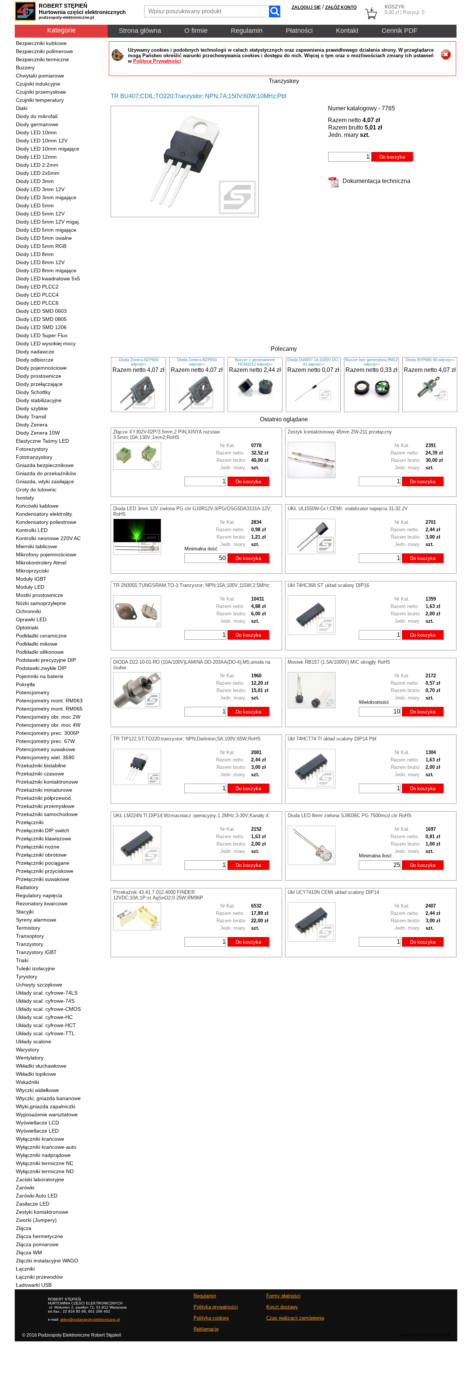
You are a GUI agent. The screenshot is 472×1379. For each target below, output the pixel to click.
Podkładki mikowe (37, 644)
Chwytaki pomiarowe (40, 76)
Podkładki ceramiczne (41, 636)
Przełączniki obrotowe (41, 855)
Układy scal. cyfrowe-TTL (45, 1033)
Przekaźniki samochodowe (47, 814)
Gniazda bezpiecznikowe (45, 465)
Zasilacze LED (32, 1204)
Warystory (27, 1050)
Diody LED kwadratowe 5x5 (48, 278)
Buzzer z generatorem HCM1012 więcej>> (255, 361)
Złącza (23, 1228)
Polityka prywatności (216, 1307)
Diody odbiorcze (34, 360)
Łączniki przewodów (39, 1277)
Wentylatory (30, 1058)
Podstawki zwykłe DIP (41, 668)
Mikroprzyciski (32, 571)
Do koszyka (392, 157)
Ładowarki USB (34, 1285)
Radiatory (27, 887)
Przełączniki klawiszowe (43, 838)
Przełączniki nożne (37, 847)
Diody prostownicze (38, 376)
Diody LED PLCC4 (37, 295)
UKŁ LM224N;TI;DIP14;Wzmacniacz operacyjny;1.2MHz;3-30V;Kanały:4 (190, 815)
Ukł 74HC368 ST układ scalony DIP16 (328, 585)
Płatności (299, 30)
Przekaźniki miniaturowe (44, 790)
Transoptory (30, 936)
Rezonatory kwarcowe (41, 903)
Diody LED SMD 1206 (41, 327)
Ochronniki (28, 611)
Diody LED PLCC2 (37, 287)
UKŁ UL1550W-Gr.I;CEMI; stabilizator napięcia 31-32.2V (348, 508)
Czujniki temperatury (40, 100)
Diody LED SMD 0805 (41, 319)
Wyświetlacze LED (37, 1131)
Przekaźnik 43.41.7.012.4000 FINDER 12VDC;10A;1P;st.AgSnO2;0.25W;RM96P (158, 895)
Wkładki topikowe (36, 1074)
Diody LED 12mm (36, 157)
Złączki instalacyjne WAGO (47, 1261)
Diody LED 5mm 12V (40, 214)
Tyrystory (26, 976)
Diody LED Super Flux (41, 335)
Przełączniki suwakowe (42, 879)
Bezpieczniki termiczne (42, 59)
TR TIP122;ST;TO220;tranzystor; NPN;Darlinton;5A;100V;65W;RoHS (187, 739)
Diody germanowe (37, 124)
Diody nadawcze (35, 352)
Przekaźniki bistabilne (41, 765)
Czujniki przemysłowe (41, 92)
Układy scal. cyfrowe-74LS (46, 993)
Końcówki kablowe (37, 506)
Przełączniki (30, 822)
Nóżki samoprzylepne (41, 603)
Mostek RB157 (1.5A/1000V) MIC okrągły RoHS (339, 662)
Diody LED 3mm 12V (40, 189)
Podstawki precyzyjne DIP (46, 660)
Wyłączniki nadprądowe (43, 1155)
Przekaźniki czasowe (40, 774)
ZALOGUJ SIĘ (306, 7)
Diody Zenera (32, 425)
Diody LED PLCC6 (37, 303)
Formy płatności (283, 1296)
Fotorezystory (32, 449)
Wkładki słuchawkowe (41, 1066)
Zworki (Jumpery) (36, 1220)
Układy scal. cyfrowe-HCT (46, 1025)
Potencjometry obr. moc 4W (48, 725)
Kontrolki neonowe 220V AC (48, 538)
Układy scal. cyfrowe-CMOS (48, 1009)
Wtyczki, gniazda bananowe (48, 1098)
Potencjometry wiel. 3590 (45, 757)
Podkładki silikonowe (40, 652)
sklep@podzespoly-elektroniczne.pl (90, 1319)
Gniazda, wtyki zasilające (45, 481)
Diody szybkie (32, 408)
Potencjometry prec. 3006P (47, 733)
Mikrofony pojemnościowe (46, 554)
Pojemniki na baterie (39, 676)
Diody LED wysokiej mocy (46, 343)
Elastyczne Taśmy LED (42, 441)
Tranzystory (29, 944)
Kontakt (347, 30)
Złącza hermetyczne (39, 1236)
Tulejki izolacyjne (35, 968)
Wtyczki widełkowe (37, 1090)
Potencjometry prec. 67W (45, 741)
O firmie (196, 30)
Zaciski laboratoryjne (40, 1179)
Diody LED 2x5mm (37, 173)
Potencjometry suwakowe (45, 749)
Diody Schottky (33, 392)
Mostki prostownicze (39, 595)
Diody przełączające (39, 384)
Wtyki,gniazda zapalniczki (45, 1106)
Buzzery (25, 67)
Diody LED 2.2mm (37, 165)
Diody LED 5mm (35, 205)
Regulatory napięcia (39, 895)
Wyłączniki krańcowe (40, 1139)
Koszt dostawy (282, 1307)
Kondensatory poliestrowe (46, 522)
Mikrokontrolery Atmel (41, 563)
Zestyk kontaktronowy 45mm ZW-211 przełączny (340, 432)
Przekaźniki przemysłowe (45, 806)
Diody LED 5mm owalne (44, 238)
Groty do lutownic (36, 489)
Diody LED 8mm (35, 254)
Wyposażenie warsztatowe (47, 1114)
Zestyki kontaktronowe (42, 1212)
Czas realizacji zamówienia (295, 1318)
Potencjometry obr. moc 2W (48, 717)
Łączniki (25, 1269)
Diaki (21, 108)
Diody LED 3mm (35, 181)
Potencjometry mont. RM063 (49, 701)
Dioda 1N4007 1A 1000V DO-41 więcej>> (313, 361)
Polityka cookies (211, 1318)
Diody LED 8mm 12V (40, 262)
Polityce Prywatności (157, 61)
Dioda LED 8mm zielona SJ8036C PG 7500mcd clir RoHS (350, 815)
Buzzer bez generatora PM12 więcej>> (371, 361)
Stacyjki (25, 912)
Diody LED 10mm (36, 132)
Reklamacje (206, 1329)
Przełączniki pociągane (42, 863)
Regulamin (247, 30)
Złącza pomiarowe (37, 1244)
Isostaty (25, 498)
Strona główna (140, 30)
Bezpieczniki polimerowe (44, 51)
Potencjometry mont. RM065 (49, 709)
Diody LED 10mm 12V (41, 141)
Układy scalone (33, 1041)
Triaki (22, 960)
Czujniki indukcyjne (38, 84)
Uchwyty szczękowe (39, 985)
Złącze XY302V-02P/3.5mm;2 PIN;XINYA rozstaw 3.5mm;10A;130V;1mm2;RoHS (166, 434)
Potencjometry (32, 692)
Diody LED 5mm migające (46, 230)
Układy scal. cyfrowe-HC (44, 1017)
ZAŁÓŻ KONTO (341, 7)
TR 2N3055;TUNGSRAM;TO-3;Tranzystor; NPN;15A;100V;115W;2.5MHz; (192, 585)
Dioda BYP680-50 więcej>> (430, 359)
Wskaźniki (27, 1082)
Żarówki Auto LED (37, 1196)
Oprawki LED (31, 619)
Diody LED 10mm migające (47, 149)
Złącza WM (29, 1252)
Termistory (28, 928)
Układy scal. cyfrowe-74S (45, 1001)
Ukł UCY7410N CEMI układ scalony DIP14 (333, 892)
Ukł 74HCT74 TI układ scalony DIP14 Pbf (332, 739)
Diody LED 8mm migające (46, 270)
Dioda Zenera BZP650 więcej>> (139, 361)
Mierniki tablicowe (36, 546)
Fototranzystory (34, 457)
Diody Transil (31, 416)
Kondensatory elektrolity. (44, 514)
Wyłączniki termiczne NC (44, 1163)
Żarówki (25, 1187)
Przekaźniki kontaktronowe (47, 782)
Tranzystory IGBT (36, 952)
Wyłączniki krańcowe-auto (46, 1147)
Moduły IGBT (31, 579)
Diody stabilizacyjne (39, 400)
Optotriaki (27, 627)
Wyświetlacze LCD (37, 1123)
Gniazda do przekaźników (46, 473)
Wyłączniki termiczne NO (45, 1171)
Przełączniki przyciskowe (44, 871)
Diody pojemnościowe (41, 368)
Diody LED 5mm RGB (41, 246)
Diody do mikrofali (37, 116)
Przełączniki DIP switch (42, 830)
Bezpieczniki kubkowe (41, 43)
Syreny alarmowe (36, 920)
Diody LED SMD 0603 (41, 311)
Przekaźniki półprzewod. (44, 798)
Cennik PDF (399, 30)
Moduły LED (30, 587)
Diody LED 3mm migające (46, 197)
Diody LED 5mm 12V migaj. (48, 222)
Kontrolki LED (32, 530)
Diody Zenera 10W (38, 433)
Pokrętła (25, 684)
